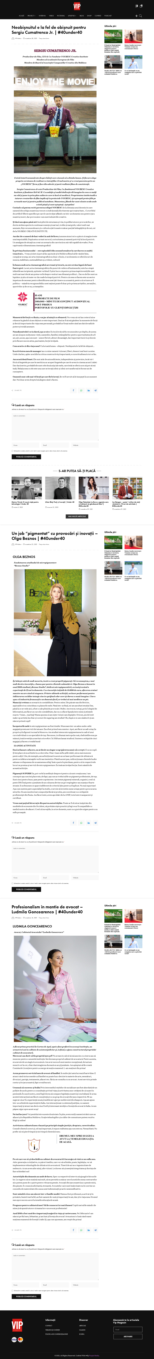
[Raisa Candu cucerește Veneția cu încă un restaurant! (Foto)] (133, 36)
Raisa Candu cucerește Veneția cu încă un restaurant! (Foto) (133, 47)
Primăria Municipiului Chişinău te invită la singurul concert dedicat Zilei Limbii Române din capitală (112, 48)
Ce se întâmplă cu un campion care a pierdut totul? (133, 72)
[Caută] (140, 15)
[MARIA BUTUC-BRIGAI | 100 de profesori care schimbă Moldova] (113, 62)
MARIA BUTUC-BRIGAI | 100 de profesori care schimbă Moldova (113, 72)
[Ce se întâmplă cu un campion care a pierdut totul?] (133, 62)
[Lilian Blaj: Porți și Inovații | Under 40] (60, 488)
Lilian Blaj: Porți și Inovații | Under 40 (59, 502)
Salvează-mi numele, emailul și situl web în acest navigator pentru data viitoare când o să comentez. (41, 451)
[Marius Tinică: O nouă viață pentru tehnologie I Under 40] (27, 488)
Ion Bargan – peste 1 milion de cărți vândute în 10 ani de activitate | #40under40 (126, 504)
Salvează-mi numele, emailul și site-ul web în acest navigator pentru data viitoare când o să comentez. (41, 883)
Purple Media (94, 1356)
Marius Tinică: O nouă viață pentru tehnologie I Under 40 (25, 503)
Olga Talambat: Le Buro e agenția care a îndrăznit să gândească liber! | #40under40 (93, 504)
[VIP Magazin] (77, 6)
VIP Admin (18, 38)
